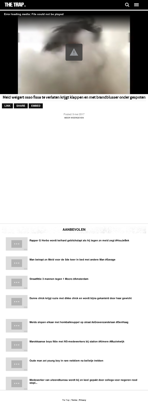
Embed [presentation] (35, 106)
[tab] (7, 106)
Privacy (82, 400)
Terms (74, 400)
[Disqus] (74, 172)
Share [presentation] (20, 106)
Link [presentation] (7, 106)
